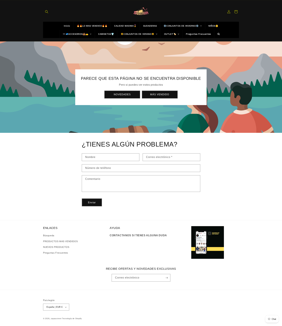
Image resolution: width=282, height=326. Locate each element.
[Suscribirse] (166, 278)
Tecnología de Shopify (72, 318)
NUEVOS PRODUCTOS (56, 247)
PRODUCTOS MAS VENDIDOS (60, 241)
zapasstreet (56, 318)
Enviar (92, 202)
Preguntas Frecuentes (55, 252)
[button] (46, 11)
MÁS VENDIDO (159, 94)
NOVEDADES (122, 94)
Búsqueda (48, 235)
